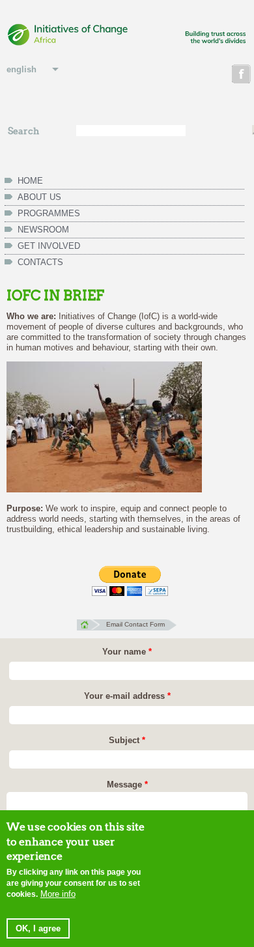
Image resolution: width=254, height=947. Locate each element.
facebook (242, 75)
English (21, 69)
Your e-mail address (127, 696)
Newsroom (43, 229)
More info (58, 894)
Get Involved (49, 246)
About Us (39, 197)
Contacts (40, 262)
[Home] (127, 35)
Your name (127, 652)
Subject (127, 740)
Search (23, 131)
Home (30, 181)
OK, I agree (38, 928)
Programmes (49, 213)
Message (127, 784)
